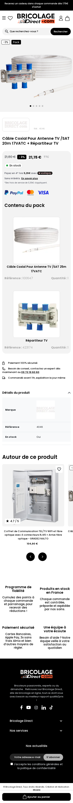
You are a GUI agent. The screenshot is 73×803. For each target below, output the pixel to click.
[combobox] (26, 31)
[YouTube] (28, 707)
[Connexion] (61, 18)
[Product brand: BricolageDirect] (15, 124)
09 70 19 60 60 (30, 372)
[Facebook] (21, 707)
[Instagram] (36, 707)
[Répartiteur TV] (36, 314)
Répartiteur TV (37, 340)
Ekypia (36, 789)
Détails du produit (16, 392)
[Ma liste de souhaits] (10, 18)
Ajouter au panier (38, 797)
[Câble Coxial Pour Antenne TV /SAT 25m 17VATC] (36, 240)
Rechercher (61, 31)
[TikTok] (51, 707)
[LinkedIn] (43, 707)
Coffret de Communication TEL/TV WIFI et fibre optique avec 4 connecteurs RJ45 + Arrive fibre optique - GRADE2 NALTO (33, 534)
